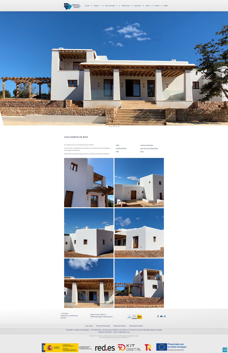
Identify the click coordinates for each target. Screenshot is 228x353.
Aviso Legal (89, 323)
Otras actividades (110, 5)
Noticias (147, 5)
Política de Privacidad (103, 323)
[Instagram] (165, 313)
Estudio (87, 5)
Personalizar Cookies (136, 323)
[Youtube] (161, 313)
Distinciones (137, 5)
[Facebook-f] (158, 313)
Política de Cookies (119, 323)
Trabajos (96, 5)
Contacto (156, 5)
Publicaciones (126, 5)
